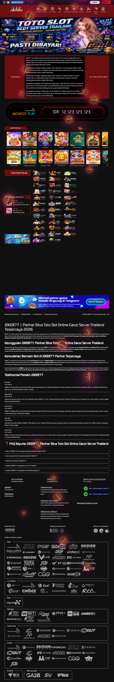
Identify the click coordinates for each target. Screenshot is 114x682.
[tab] (39, 173)
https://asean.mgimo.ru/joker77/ (99, 488)
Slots (45, 12)
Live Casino (52, 12)
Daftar (106, 2)
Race (59, 12)
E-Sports (88, 12)
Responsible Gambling (11, 314)
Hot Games (38, 12)
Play (31, 113)
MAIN (15, 139)
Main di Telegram (18, 2)
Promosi (103, 12)
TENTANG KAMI (25, 314)
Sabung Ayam (96, 13)
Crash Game (74, 12)
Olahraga (67, 12)
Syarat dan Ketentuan (51, 314)
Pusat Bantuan (37, 314)
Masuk (95, 2)
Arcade (81, 12)
